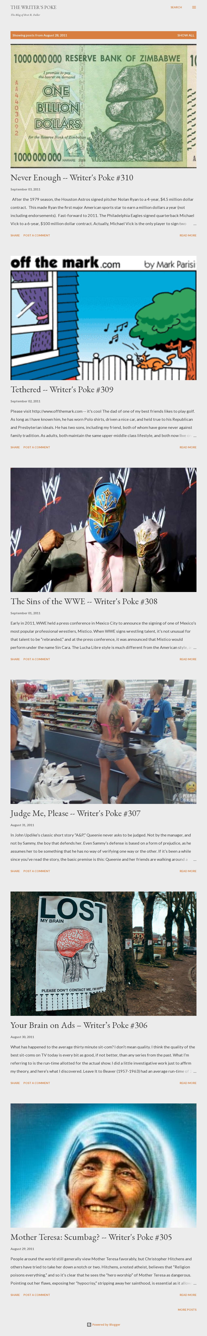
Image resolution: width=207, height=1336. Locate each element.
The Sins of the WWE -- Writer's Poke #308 (84, 601)
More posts (187, 1309)
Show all (185, 35)
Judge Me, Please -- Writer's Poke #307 (75, 813)
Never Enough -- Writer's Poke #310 (72, 177)
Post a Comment (36, 235)
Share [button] (15, 235)
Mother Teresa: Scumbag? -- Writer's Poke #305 (91, 1236)
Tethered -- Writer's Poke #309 (62, 389)
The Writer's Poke (33, 7)
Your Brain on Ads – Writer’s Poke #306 (79, 1025)
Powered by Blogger (106, 1324)
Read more (188, 235)
